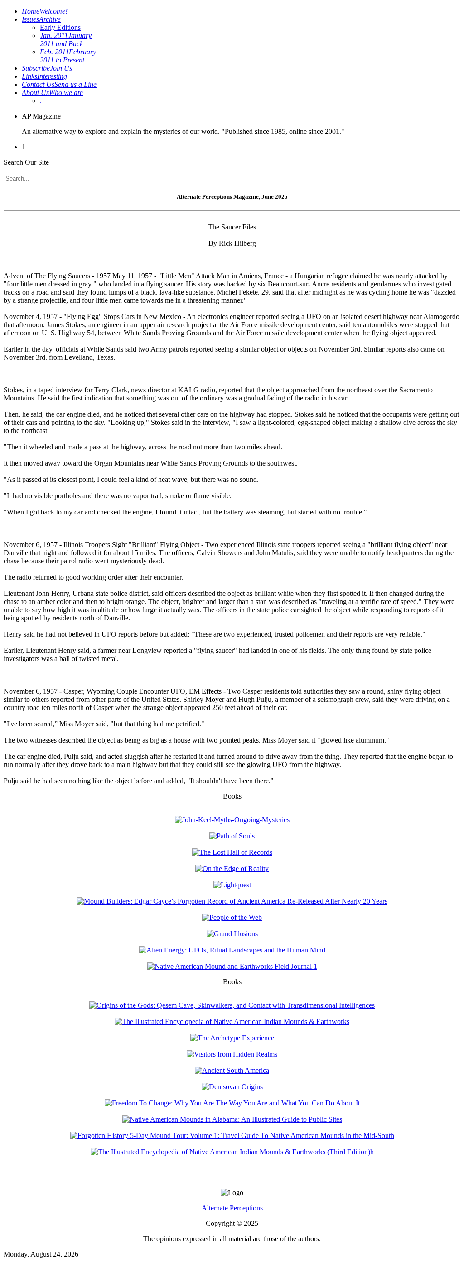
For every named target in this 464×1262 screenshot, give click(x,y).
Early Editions (60, 27)
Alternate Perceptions (232, 1208)
